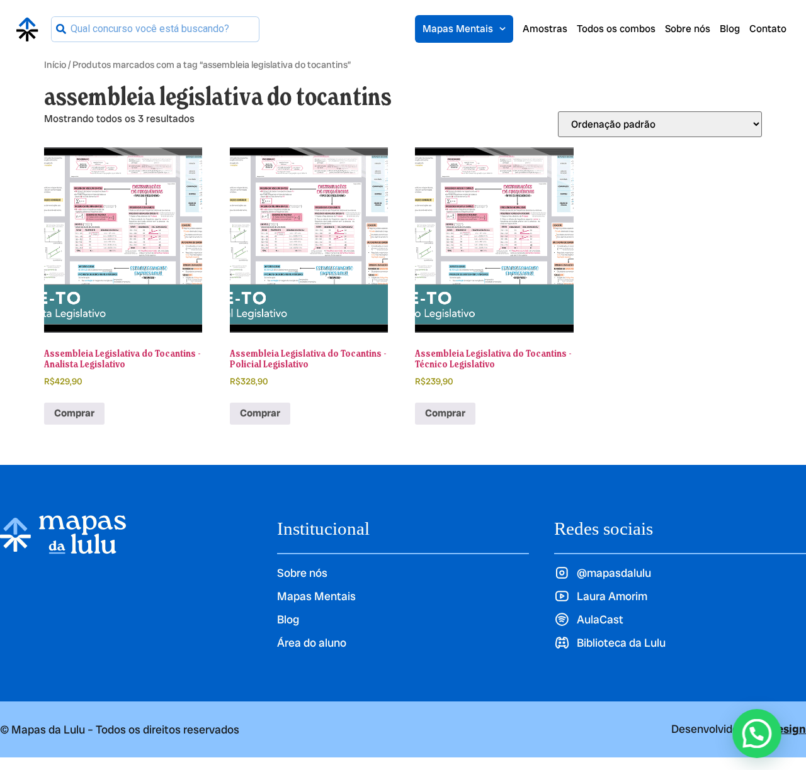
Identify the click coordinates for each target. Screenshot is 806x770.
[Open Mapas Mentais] (502, 29)
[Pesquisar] (61, 29)
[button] (756, 733)
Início (55, 64)
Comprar (74, 413)
